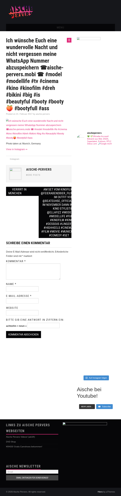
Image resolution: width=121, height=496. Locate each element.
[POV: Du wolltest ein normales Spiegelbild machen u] (106, 335)
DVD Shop (11, 442)
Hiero (100, 492)
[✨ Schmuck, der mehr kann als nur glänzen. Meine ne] (86, 342)
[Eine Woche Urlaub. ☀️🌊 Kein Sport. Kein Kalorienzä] (86, 191)
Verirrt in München (17, 191)
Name (11, 284)
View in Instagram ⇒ (16, 149)
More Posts (33, 175)
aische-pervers (43, 114)
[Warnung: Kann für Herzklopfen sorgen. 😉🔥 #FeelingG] (106, 162)
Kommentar (16, 261)
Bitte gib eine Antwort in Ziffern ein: (35, 319)
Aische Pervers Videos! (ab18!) (20, 437)
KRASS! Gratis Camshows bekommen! (24, 446)
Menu (60, 27)
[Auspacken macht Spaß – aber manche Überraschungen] (106, 272)
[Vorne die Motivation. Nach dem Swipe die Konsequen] (86, 255)
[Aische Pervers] (21, 11)
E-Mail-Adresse (19, 296)
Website (12, 307)
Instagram (14, 159)
